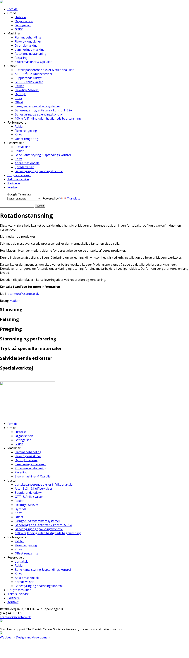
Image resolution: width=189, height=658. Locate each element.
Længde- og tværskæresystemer (37, 106)
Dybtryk (20, 94)
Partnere (13, 183)
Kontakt (12, 187)
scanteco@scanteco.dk (23, 294)
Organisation (24, 21)
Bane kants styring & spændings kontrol (43, 155)
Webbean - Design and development (25, 637)
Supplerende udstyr (28, 78)
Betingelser (23, 25)
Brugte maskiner (19, 175)
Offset (19, 102)
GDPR (19, 29)
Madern (15, 301)
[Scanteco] (1, 2)
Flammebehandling (28, 37)
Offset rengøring (26, 139)
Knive (18, 98)
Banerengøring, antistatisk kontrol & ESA (43, 110)
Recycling (21, 58)
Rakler (19, 86)
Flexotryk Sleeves (27, 90)
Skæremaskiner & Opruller (33, 62)
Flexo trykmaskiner (28, 41)
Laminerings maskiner (30, 50)
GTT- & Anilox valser (29, 82)
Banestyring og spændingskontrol (39, 114)
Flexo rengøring (26, 131)
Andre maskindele (27, 163)
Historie (20, 17)
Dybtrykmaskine (26, 45)
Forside (12, 9)
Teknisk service (18, 179)
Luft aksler (22, 147)
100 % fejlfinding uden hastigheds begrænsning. (48, 118)
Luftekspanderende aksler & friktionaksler (44, 70)
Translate (73, 198)
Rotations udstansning (30, 54)
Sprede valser (24, 167)
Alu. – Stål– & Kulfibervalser (33, 74)
